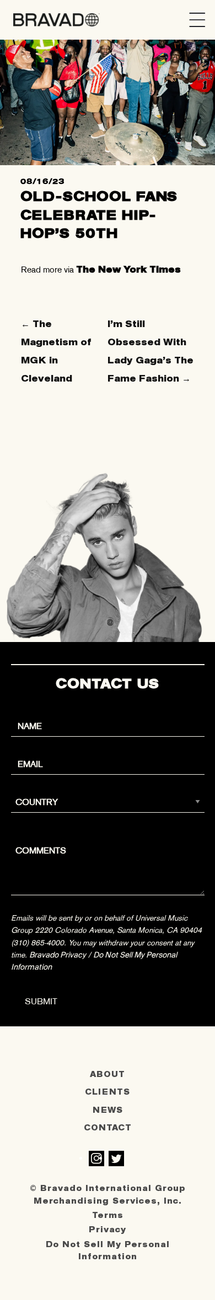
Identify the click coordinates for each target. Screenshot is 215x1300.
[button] (197, 20)
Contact (108, 1128)
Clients (107, 1092)
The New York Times (128, 269)
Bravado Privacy (57, 955)
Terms (107, 1215)
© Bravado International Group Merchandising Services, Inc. (108, 1194)
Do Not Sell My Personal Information (108, 1250)
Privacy (107, 1229)
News (108, 1110)
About (107, 1074)
